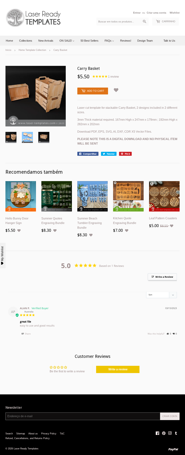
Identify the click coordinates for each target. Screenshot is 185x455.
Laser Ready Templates (26, 448)
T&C (62, 433)
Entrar (137, 12)
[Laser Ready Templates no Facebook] (157, 433)
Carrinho (168, 21)
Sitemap (20, 433)
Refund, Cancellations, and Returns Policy (27, 438)
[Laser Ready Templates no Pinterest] (164, 433)
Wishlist (175, 12)
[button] (116, 89)
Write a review (117, 369)
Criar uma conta (156, 12)
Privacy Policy (48, 433)
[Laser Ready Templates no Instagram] (170, 433)
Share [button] (27, 333)
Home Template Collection (32, 50)
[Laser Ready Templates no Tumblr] (176, 433)
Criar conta (169, 416)
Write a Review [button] (164, 276)
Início (8, 50)
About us (33, 433)
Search (9, 433)
